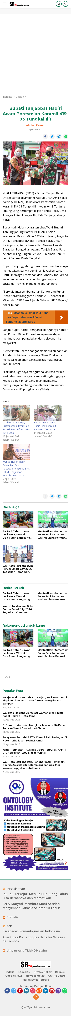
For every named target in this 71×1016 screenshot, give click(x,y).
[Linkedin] (45, 991)
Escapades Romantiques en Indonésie (31, 931)
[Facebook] (7, 991)
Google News (13, 975)
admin (30, 125)
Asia (10, 926)
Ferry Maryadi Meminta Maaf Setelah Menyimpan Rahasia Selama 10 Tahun (31, 906)
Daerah (40, 125)
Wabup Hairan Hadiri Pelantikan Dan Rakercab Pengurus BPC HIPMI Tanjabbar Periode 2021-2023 (16, 468)
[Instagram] (33, 991)
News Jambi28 (35, 975)
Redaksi (60, 972)
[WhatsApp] (64, 991)
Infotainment (16, 888)
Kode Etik (24, 972)
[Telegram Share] (59, 136)
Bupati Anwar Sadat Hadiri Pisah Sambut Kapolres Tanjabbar (45, 426)
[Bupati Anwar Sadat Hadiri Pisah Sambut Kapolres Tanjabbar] (48, 413)
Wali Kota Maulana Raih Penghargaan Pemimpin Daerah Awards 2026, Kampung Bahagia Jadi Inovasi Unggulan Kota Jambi (34, 765)
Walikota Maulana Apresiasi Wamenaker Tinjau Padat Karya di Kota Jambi (33, 714)
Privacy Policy (43, 972)
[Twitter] (13, 991)
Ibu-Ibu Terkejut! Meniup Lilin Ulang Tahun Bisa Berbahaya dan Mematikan (35, 896)
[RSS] (36, 997)
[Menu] (5, 4)
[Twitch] (58, 991)
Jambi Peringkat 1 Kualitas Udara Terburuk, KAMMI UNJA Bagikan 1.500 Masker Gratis (34, 751)
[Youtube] (52, 991)
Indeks (10, 972)
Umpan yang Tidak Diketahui (27, 950)
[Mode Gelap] (59, 4)
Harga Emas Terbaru (36, 979)
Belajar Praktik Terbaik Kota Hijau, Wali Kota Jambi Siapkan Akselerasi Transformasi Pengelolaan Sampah (35, 700)
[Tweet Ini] (52, 136)
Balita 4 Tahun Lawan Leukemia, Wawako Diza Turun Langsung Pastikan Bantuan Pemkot (17, 534)
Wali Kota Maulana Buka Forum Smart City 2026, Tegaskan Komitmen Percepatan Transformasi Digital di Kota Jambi (18, 569)
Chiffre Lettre (56, 975)
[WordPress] (26, 991)
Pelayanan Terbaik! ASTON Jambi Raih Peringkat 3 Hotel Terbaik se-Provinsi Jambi (35, 739)
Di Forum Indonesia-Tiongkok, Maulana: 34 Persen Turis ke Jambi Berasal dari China (35, 727)
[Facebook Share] (45, 136)
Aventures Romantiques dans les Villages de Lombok (34, 939)
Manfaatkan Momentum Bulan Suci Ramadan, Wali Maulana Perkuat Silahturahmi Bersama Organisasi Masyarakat (53, 534)
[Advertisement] (35, 54)
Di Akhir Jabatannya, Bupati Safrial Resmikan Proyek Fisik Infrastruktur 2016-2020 (16, 427)
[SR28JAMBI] (19, 4)
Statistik (12, 917)
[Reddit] (39, 991)
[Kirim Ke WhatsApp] (65, 136)
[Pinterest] (20, 991)
